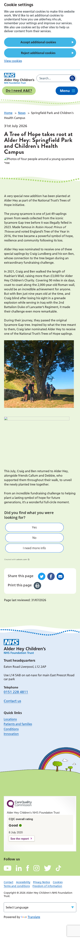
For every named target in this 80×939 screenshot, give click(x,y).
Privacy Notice (41, 882)
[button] (34, 527)
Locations (10, 719)
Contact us (12, 701)
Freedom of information (47, 886)
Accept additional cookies (38, 42)
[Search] (72, 78)
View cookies (13, 61)
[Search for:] (53, 78)
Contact (8, 882)
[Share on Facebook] (51, 576)
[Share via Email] (60, 576)
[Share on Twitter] (41, 576)
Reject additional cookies (38, 53)
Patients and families (18, 724)
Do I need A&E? (19, 90)
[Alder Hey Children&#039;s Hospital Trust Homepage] (19, 78)
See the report (19, 838)
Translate (34, 917)
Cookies (58, 882)
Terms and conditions (17, 886)
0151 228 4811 (16, 692)
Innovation (11, 734)
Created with (15, 559)
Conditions (11, 729)
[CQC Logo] (19, 806)
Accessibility (23, 882)
